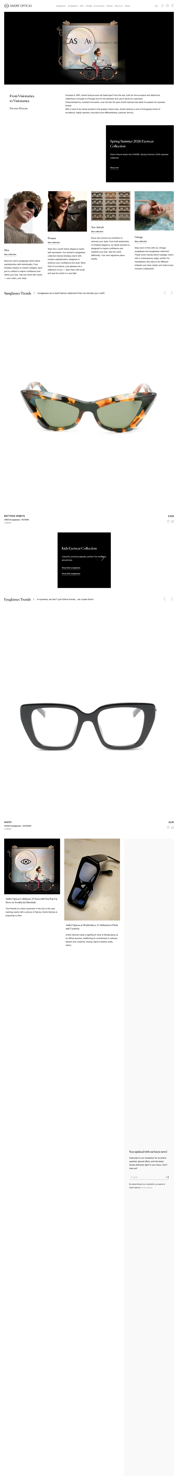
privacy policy (146, 1188)
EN (156, 6)
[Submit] (167, 1177)
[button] (172, 521)
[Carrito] (172, 5)
